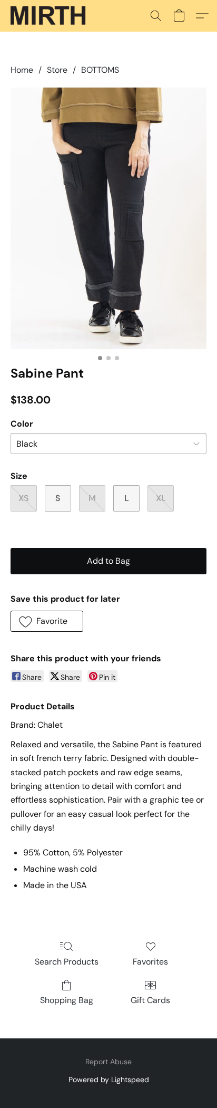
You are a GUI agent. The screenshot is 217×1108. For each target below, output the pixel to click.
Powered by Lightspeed (108, 1079)
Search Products (66, 961)
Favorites (150, 961)
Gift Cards (150, 1000)
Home (22, 69)
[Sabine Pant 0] (108, 218)
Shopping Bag (66, 1000)
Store (57, 69)
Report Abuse (108, 1061)
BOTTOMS (100, 69)
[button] (50, 16)
